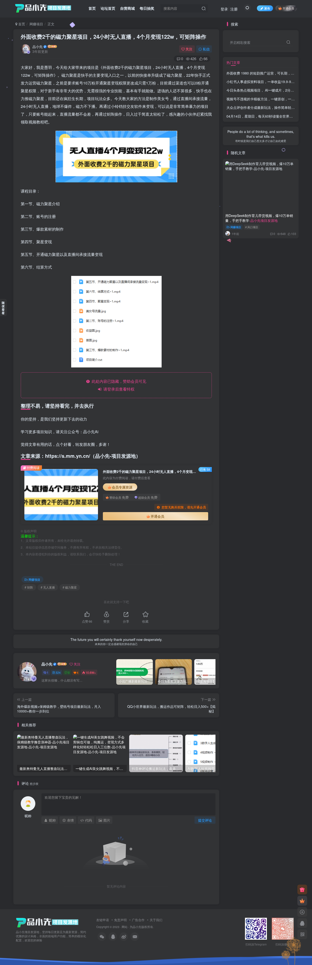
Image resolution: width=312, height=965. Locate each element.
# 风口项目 (251, 227)
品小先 (37, 46)
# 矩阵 (29, 587)
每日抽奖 (147, 8)
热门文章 (233, 62)
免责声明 (120, 920)
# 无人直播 (48, 587)
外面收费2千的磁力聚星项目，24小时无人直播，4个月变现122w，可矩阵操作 (113, 36)
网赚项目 (36, 23)
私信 (206, 49)
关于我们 (156, 920)
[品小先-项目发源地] (47, 922)
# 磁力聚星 (70, 587)
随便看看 (3, 307)
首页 (92, 8)
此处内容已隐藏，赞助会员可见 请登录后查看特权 (118, 385)
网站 (124, 927)
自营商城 (127, 8)
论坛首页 (108, 8)
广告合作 (138, 920)
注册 (234, 8)
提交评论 (205, 820)
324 (58, 672)
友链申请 (102, 920)
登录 (224, 8)
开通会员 (288, 8)
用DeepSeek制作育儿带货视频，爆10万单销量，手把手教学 (259, 218)
